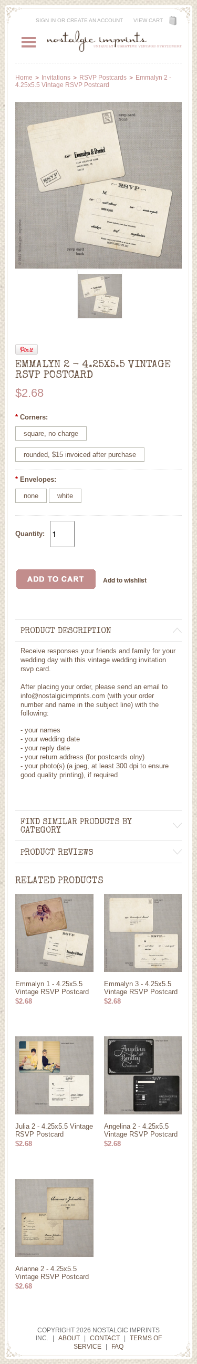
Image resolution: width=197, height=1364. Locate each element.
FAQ (117, 1346)
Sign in (46, 20)
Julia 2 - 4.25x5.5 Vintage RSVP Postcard (54, 1130)
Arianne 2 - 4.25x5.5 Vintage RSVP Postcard (52, 1273)
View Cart (148, 20)
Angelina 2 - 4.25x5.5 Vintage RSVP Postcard (141, 1130)
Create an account (95, 20)
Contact (105, 1338)
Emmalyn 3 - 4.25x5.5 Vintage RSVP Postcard (141, 988)
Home (24, 77)
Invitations (56, 77)
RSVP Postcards (103, 77)
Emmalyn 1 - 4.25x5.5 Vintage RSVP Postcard (52, 988)
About (69, 1338)
